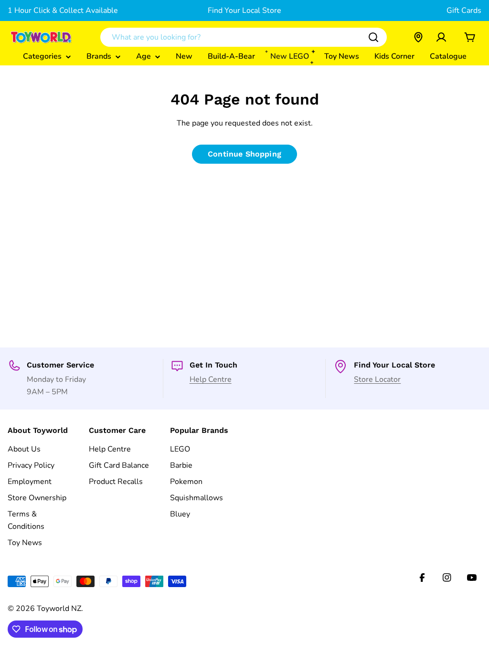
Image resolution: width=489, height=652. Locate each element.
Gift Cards (463, 10)
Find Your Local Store (244, 10)
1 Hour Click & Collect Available (63, 10)
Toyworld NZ (59, 608)
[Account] (441, 37)
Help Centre (211, 379)
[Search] (373, 37)
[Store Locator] (418, 37)
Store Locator (377, 379)
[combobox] (243, 37)
